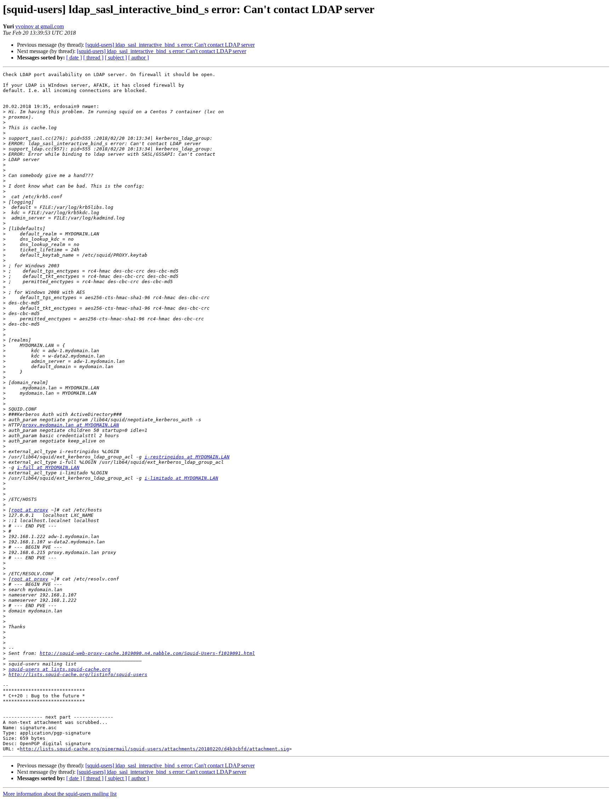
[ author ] (138, 58)
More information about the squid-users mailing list (60, 794)
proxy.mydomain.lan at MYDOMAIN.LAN (71, 425)
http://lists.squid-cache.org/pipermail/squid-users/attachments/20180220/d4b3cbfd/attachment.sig (154, 749)
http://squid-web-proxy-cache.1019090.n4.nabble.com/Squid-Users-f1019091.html (147, 653)
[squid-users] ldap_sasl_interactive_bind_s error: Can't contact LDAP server (170, 45)
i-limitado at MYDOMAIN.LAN (181, 478)
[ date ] (74, 58)
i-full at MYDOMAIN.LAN (48, 467)
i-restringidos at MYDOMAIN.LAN (187, 456)
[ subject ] (116, 58)
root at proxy (29, 510)
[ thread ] (93, 58)
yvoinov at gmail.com (39, 26)
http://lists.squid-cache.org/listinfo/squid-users (77, 674)
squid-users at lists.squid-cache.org (59, 669)
